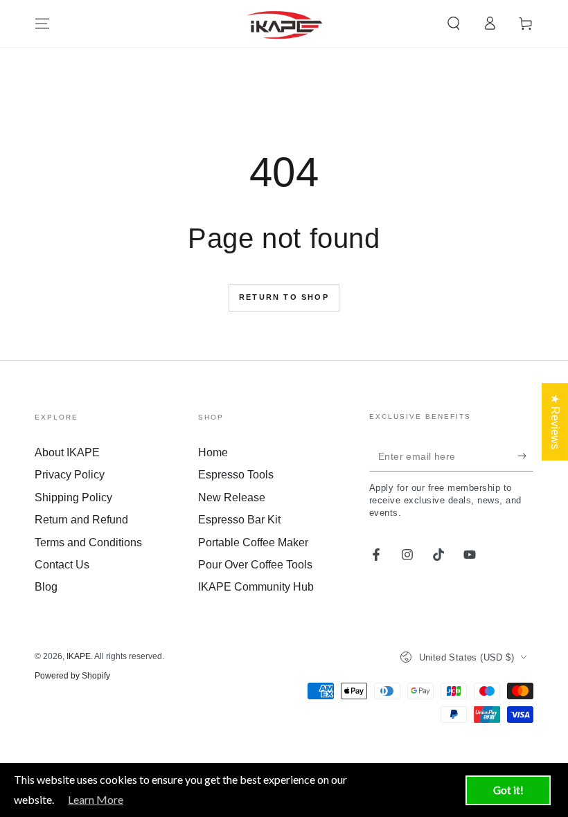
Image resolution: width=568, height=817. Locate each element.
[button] (454, 23)
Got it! (508, 790)
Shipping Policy (73, 497)
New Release (231, 497)
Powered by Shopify (72, 676)
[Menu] (42, 23)
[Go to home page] (284, 23)
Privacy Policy (70, 475)
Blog (46, 587)
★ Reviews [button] (555, 421)
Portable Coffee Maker (253, 542)
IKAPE (78, 656)
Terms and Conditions (88, 542)
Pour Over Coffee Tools (255, 565)
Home (213, 452)
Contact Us (62, 565)
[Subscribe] (525, 455)
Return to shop (284, 297)
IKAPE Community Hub (256, 587)
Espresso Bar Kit (239, 520)
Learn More (95, 799)
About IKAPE (67, 452)
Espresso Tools (236, 475)
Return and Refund (81, 520)
